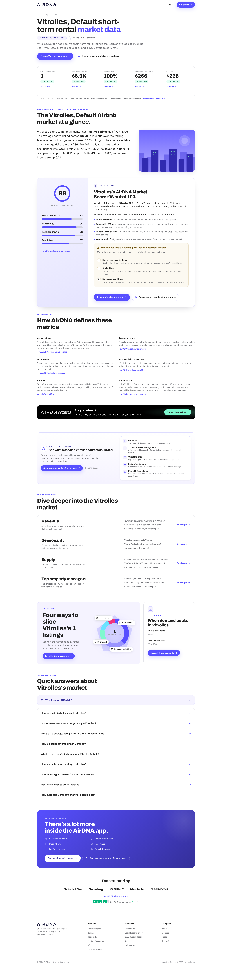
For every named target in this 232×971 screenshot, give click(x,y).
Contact (165, 941)
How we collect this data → (153, 98)
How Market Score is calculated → (133, 394)
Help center (130, 945)
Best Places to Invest (134, 933)
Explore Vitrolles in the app (53, 56)
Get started (184, 4)
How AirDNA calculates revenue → (134, 349)
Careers (165, 933)
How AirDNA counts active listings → (53, 352)
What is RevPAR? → (45, 394)
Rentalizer (92, 933)
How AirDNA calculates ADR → (132, 370)
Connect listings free (176, 412)
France (40, 15)
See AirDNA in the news (116, 896)
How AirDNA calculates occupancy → (53, 373)
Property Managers (96, 949)
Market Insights (94, 929)
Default (49, 15)
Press (164, 937)
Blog (126, 941)
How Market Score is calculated (56, 251)
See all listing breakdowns (57, 656)
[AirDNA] (46, 4)
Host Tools (92, 937)
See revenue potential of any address (100, 56)
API (89, 945)
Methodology (130, 929)
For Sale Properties (96, 941)
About (164, 929)
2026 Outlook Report (133, 937)
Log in (170, 4)
